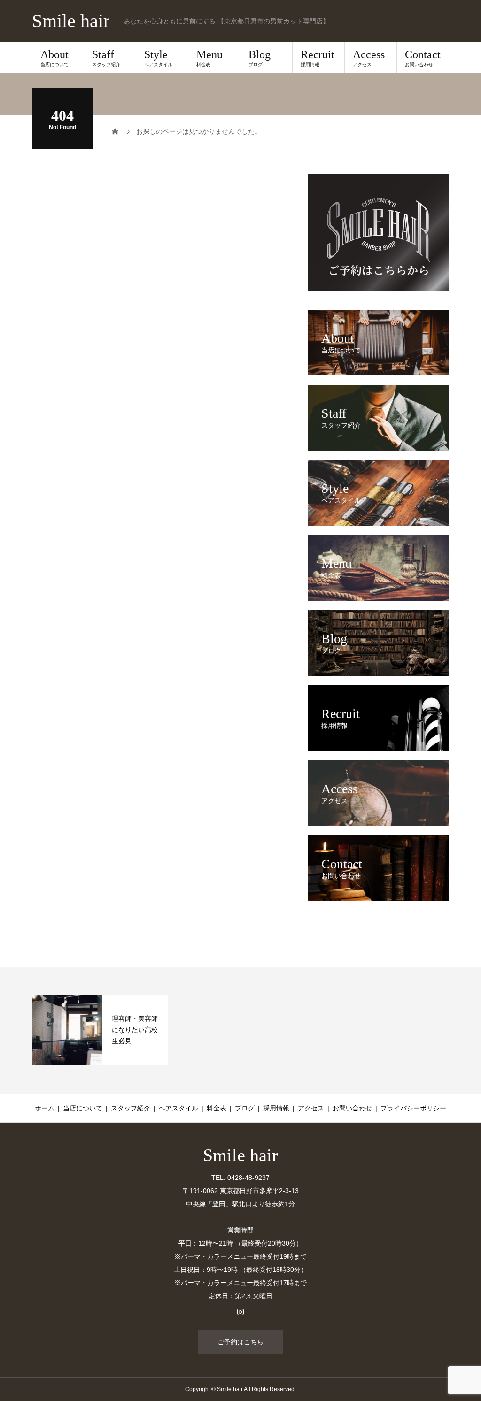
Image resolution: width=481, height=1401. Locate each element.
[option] (100, 1030)
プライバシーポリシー (413, 1108)
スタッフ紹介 (130, 1108)
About (54, 57)
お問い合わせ (352, 1108)
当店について (82, 1108)
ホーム (44, 1108)
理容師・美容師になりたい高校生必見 (135, 1030)
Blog (259, 57)
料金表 (216, 1108)
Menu (209, 57)
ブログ (245, 1108)
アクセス (311, 1108)
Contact (423, 57)
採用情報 (276, 1108)
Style (158, 57)
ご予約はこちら (240, 1342)
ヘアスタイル (178, 1108)
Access (369, 57)
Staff (106, 57)
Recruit (317, 57)
